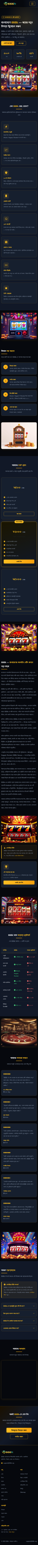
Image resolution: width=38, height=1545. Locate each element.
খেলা (2, 1520)
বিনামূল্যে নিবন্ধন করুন (19, 1430)
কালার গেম (3, 1488)
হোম (2, 1474)
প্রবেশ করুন (4, 1513)
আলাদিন (3, 1485)
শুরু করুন (19, 514)
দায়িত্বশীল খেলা (24, 1485)
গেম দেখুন (21, 43)
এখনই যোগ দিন (19, 882)
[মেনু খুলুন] (32, 4)
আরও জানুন (11, 1532)
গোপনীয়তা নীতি (23, 1481)
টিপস (2, 1477)
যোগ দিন (19, 609)
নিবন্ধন (3, 1509)
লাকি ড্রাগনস (4, 1499)
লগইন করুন (19, 1436)
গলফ (2, 1496)
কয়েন (2, 1481)
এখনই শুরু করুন (8, 43)
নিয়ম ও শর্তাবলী (23, 1477)
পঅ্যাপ (2, 1517)
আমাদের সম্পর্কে (24, 1474)
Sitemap (23, 1492)
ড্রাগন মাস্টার (4, 1492)
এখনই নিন (19, 561)
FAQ (21, 1488)
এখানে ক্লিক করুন (19, 855)
